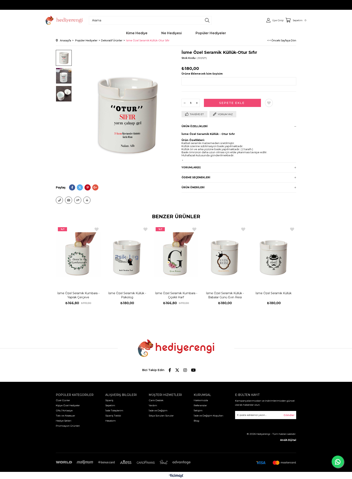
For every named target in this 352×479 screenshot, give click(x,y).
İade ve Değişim (158, 410)
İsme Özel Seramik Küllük (273, 293)
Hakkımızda (201, 400)
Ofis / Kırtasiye (64, 410)
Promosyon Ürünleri (68, 425)
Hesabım (110, 420)
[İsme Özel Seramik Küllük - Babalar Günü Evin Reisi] (224, 254)
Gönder (289, 415)
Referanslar (200, 405)
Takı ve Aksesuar (65, 415)
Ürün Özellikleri (195, 126)
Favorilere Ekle (97, 229)
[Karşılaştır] (77, 200)
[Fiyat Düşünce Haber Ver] (86, 200)
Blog (196, 420)
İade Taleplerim (114, 410)
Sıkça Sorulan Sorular (161, 415)
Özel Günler (63, 400)
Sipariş (109, 400)
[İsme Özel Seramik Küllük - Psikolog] (127, 254)
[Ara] (207, 20)
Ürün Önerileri (193, 187)
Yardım (153, 405)
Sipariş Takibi (113, 415)
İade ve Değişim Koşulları (208, 415)
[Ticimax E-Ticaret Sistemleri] (176, 476)
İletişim (198, 410)
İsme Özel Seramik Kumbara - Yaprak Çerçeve (78, 295)
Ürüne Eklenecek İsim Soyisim (202, 73)
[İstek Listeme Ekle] (68, 200)
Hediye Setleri (63, 420)
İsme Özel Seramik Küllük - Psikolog (127, 295)
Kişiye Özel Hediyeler (68, 405)
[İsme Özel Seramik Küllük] (273, 254)
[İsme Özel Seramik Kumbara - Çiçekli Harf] (176, 254)
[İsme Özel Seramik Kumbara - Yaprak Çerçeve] (78, 254)
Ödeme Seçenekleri (196, 177)
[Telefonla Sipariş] (59, 200)
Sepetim (110, 405)
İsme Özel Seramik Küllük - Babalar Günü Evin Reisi (225, 295)
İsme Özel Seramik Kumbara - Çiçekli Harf (176, 295)
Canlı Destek (156, 400)
